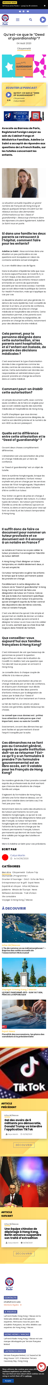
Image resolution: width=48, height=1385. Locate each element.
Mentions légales (11, 1304)
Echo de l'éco (37, 879)
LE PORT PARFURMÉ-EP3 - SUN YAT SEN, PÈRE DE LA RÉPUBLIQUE (22, 993)
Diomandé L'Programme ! (15, 875)
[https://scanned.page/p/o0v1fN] (24, 116)
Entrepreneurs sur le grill (14, 882)
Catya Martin (17, 855)
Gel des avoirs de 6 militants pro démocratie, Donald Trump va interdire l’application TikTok (23, 1125)
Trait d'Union (30, 893)
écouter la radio (43, 20)
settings (28, 1376)
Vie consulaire (9, 896)
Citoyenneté (18, 98)
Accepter (8, 1381)
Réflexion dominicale (12, 893)
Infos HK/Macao (30, 886)
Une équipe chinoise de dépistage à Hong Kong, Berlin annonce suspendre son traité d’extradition (22, 1233)
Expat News (34, 882)
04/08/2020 (27, 1243)
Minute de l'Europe (21, 889)
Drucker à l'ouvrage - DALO (15, 879)
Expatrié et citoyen (11, 886)
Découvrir (24, 1145)
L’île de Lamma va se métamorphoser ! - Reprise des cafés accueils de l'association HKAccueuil (24, 950)
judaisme (6, 889)
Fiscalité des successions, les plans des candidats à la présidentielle (23, 1035)
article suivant (7, 1214)
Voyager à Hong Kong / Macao (17, 899)
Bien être (6, 872)
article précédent (8, 1105)
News (34, 889)
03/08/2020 (27, 1134)
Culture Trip (32, 872)
